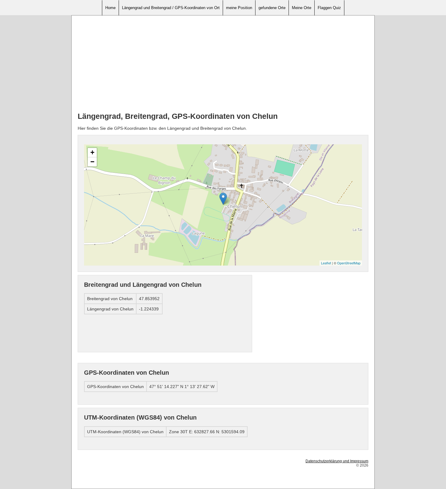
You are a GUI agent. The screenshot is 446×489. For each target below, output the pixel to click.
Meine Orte (301, 7)
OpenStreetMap (348, 262)
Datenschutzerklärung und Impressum (337, 461)
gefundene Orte (272, 7)
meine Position (239, 7)
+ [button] (92, 152)
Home (110, 7)
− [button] (92, 162)
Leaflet (326, 262)
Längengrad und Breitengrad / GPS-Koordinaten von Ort (171, 7)
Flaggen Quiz (329, 7)
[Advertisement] (223, 64)
